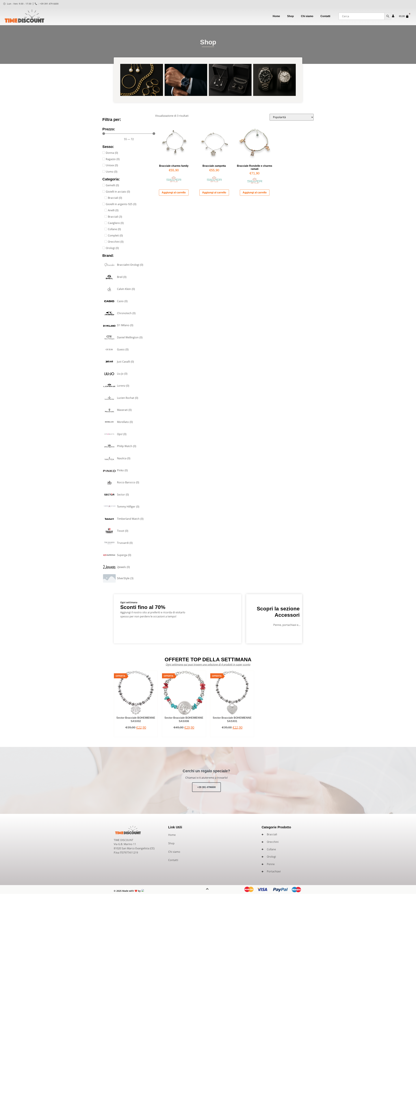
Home (276, 16)
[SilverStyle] (174, 181)
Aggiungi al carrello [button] (174, 192)
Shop (290, 16)
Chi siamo (307, 16)
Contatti (325, 16)
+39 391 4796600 (206, 787)
